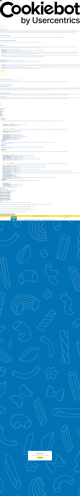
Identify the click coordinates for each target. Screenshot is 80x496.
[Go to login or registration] (64, 217)
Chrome (1, 102)
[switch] (1, 141)
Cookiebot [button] (4, 122)
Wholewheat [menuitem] (37, 219)
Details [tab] (2, 26)
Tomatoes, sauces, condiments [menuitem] (29, 219)
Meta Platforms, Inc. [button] (6, 153)
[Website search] (63, 218)
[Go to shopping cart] (68, 217)
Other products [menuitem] (49, 219)
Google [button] (4, 127)
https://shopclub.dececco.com (4, 72)
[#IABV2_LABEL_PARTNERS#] (5, 198)
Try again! (40, 457)
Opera (1, 103)
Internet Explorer (2, 99)
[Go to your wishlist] (67, 218)
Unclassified (4, 179)
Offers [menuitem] (54, 219)
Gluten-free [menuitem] (43, 219)
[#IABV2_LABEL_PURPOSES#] (5, 192)
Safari (1, 105)
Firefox (1, 101)
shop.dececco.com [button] (5, 133)
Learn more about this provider (7, 123)
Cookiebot (16, 187)
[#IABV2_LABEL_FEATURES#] (5, 195)
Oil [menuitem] (22, 219)
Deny (1, 214)
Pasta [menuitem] (20, 219)
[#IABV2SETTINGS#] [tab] (4, 27)
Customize (10, 214)
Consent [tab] (2, 25)
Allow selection (5, 214)
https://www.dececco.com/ (3, 74)
